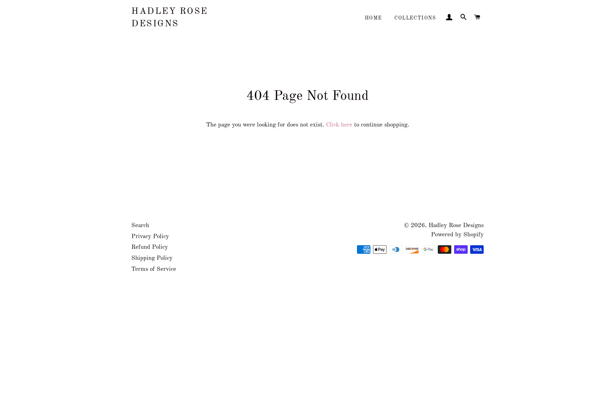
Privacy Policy (150, 237)
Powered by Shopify (457, 235)
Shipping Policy (152, 258)
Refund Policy (149, 247)
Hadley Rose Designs (169, 17)
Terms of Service (153, 269)
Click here (339, 125)
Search (140, 225)
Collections (415, 18)
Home (373, 18)
